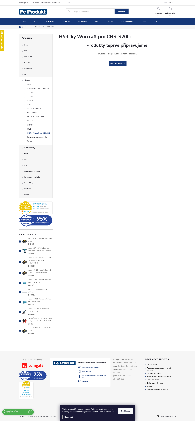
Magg (26, 45)
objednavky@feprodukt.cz (91, 367)
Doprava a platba (153, 380)
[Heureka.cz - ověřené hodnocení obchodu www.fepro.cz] (36, 207)
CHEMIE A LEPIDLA (34, 109)
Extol (26, 154)
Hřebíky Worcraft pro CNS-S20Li (39, 133)
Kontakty (150, 386)
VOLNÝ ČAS (31, 121)
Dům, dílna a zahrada (32, 171)
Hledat (121, 11)
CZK (169, 3)
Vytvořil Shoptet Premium (167, 416)
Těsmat (27, 80)
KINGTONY (28, 57)
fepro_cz (85, 381)
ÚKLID (29, 129)
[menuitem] (25, 21)
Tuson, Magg (28, 183)
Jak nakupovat (23, 3)
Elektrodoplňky (29, 148)
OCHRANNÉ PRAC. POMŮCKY (38, 89)
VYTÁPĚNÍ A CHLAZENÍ (35, 117)
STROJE (29, 105)
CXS (25, 74)
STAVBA (30, 97)
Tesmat (29, 141)
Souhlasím (125, 411)
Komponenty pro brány (32, 177)
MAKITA (27, 63)
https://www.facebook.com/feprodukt (94, 376)
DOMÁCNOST (32, 113)
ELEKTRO (30, 125)
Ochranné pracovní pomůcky (37, 137)
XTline (26, 195)
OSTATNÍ (30, 101)
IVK (25, 159)
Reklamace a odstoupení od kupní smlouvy (46, 3)
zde (113, 411)
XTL (25, 51)
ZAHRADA (30, 93)
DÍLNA (29, 85)
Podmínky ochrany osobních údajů (159, 376)
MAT (26, 165)
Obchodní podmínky (154, 373)
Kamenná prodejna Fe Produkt (157, 390)
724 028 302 (86, 371)
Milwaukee (28, 68)
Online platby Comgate (155, 383)
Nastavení (68, 417)
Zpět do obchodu (117, 64)
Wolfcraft (27, 189)
